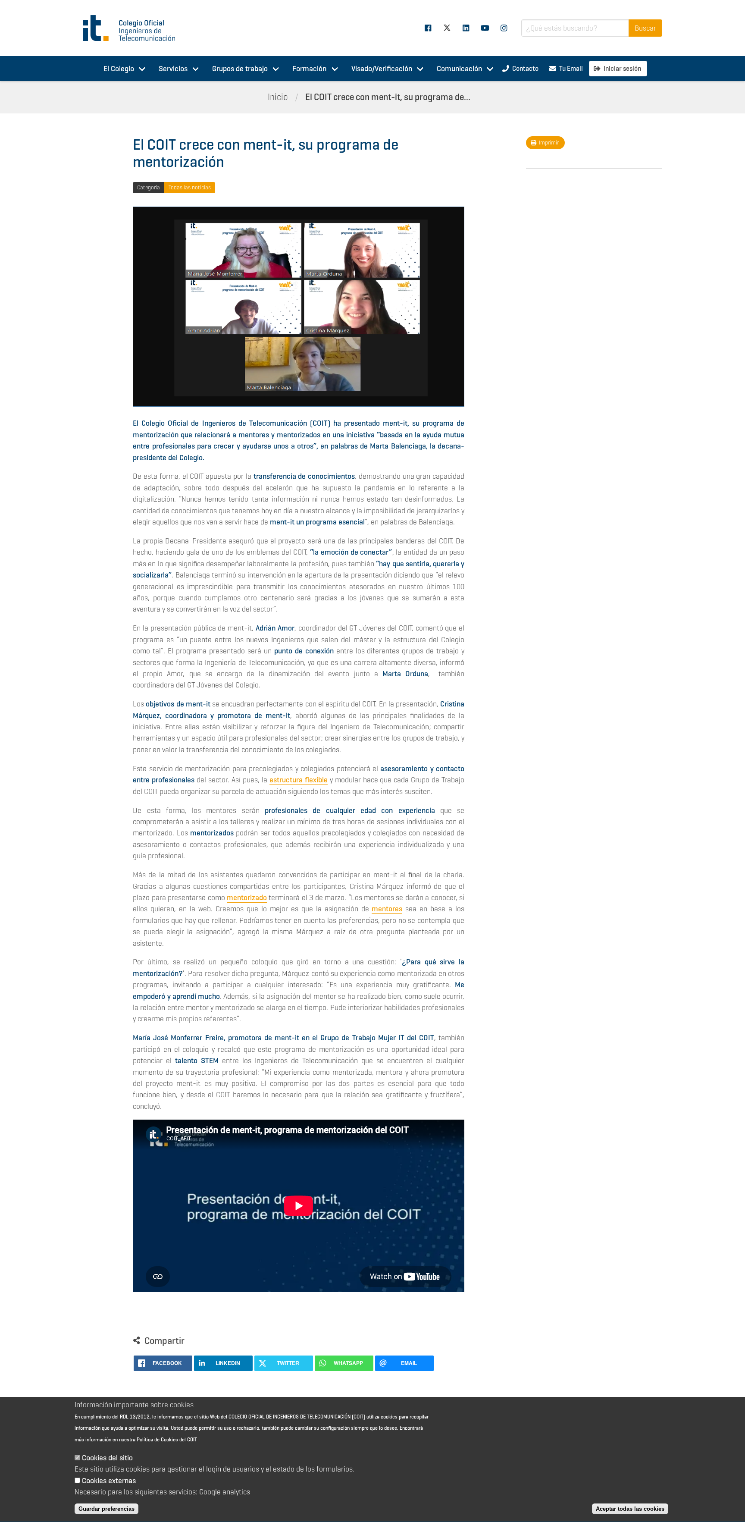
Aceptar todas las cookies (630, 1509)
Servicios (173, 68)
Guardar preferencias (106, 1509)
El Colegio (118, 68)
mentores (387, 908)
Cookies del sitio (107, 1458)
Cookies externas (109, 1480)
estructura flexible (298, 780)
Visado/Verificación (381, 68)
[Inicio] (133, 28)
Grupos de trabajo (240, 68)
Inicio (278, 97)
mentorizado (247, 897)
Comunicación (459, 68)
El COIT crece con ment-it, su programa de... (387, 97)
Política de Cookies (157, 1440)
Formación (309, 68)
